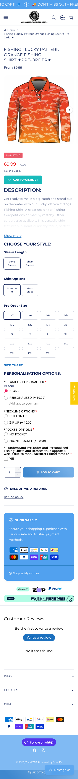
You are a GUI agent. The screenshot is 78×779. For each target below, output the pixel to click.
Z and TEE (31, 762)
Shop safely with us (26, 573)
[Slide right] (69, 109)
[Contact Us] (62, 17)
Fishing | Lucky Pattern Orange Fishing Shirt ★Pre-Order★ (37, 35)
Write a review (39, 637)
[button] (6, 17)
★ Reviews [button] (74, 393)
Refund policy (13, 497)
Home (11, 30)
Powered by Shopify (50, 762)
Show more (12, 235)
